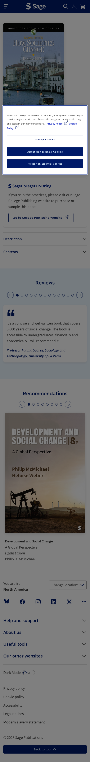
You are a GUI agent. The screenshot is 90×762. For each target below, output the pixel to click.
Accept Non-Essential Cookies (45, 151)
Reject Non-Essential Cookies (45, 163)
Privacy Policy (55, 123)
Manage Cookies (45, 139)
